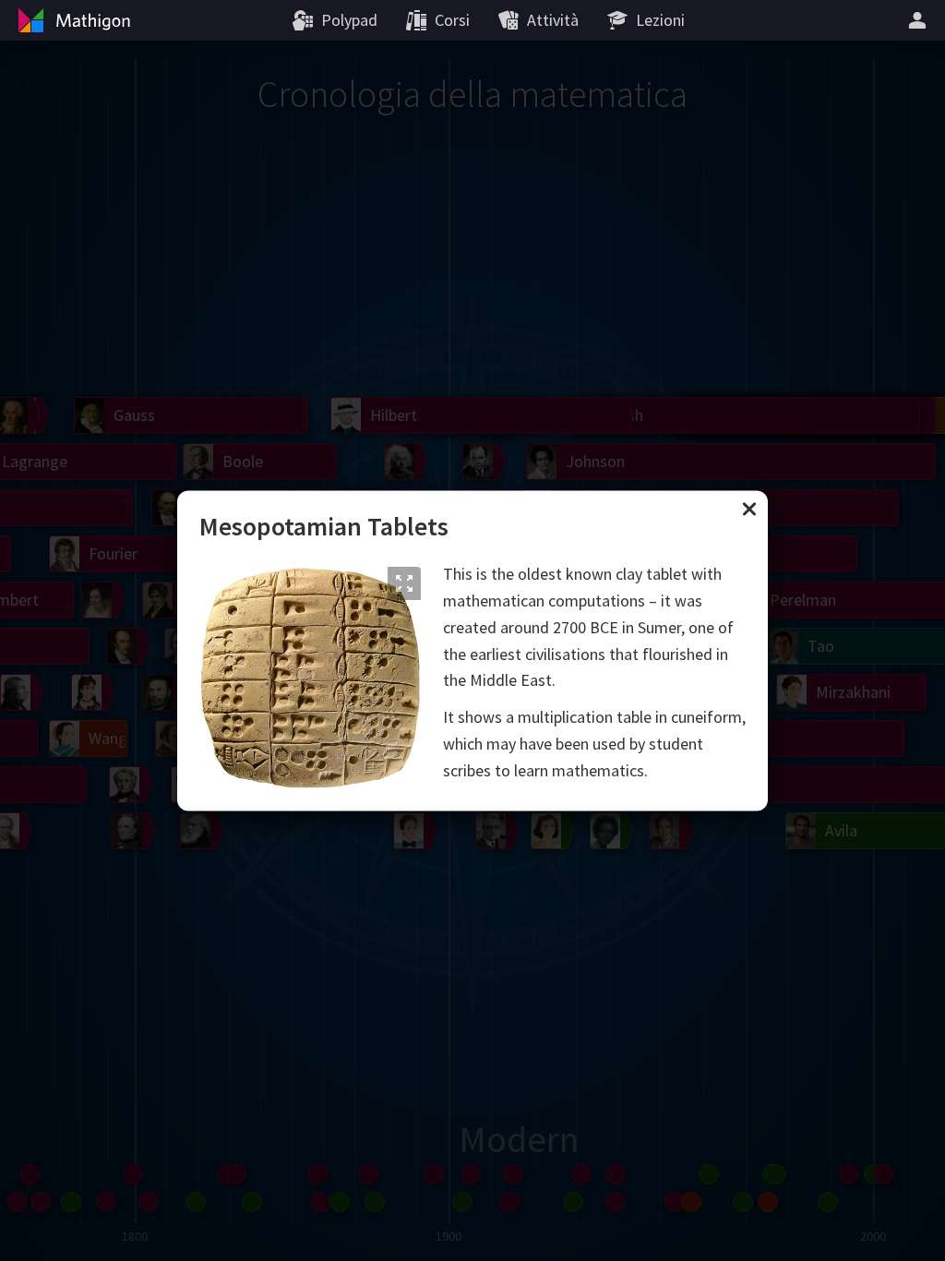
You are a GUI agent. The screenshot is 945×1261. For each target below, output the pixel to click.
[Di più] (920, 20)
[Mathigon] (72, 20)
